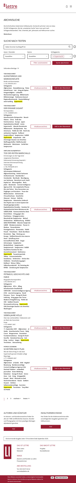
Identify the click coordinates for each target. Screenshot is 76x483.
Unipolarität (17, 137)
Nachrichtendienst (10, 380)
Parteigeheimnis (9, 229)
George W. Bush (21, 295)
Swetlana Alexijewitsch (12, 151)
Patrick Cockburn (10, 347)
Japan (23, 122)
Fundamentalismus (10, 336)
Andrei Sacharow (22, 173)
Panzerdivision (15, 227)
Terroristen (7, 342)
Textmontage (8, 165)
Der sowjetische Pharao (21, 187)
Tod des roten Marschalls (17, 153)
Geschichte (19, 196)
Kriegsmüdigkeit (9, 92)
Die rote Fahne (9, 189)
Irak (15, 90)
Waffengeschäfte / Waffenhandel (15, 142)
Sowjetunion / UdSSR (22, 135)
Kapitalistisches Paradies (12, 207)
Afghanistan (8, 88)
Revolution (7, 234)
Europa (17, 122)
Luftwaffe (19, 92)
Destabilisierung (18, 88)
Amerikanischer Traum (16, 331)
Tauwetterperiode (19, 254)
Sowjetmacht (19, 245)
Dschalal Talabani (9, 369)
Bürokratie (12, 185)
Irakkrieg (7, 297)
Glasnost (7, 198)
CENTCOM (7, 291)
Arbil (21, 363)
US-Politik (7, 389)
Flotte (27, 88)
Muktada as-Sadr (20, 378)
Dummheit (23, 333)
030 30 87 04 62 (24, 469)
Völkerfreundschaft (10, 265)
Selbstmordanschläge (11, 385)
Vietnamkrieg (16, 342)
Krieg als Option (23, 90)
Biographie (7, 280)
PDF (13, 429)
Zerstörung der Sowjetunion (18, 267)
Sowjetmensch (8, 247)
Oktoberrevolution (15, 225)
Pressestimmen (22, 461)
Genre (29, 52)
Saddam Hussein (13, 302)
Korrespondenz (8, 111)
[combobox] (14, 56)
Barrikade (16, 178)
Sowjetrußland (9, 135)
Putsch (6, 232)
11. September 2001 (10, 329)
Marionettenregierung (11, 95)
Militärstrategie (9, 97)
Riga (13, 234)
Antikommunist (9, 176)
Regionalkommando (10, 99)
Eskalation (7, 374)
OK (52, 477)
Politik (27, 229)
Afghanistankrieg (9, 173)
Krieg (5, 340)
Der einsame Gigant (13, 108)
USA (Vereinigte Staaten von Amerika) (16, 306)
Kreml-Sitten (8, 214)
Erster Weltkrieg (17, 372)
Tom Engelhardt (10, 74)
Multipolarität (18, 128)
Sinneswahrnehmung (11, 304)
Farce (13, 295)
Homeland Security (16, 338)
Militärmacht (24, 95)
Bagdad (26, 363)
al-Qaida (16, 363)
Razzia (20, 380)
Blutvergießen (17, 182)
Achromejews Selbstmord (12, 171)
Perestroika (20, 229)
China (12, 119)
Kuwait (6, 378)
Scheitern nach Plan (14, 349)
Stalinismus (21, 252)
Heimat (13, 198)
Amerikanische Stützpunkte (13, 117)
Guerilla (6, 338)
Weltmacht (7, 144)
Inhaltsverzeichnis (40, 88)
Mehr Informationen (61, 477)
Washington (8, 309)
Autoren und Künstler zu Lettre (26, 459)
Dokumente (7, 160)
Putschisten (13, 232)
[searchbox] (14, 56)
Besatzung (7, 365)
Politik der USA (17, 131)
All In (15, 286)
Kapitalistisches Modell (11, 124)
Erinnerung (15, 160)
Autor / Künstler (9, 52)
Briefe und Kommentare (11, 81)
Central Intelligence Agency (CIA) (15, 367)
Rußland (21, 133)
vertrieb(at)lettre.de (23, 471)
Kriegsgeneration (18, 216)
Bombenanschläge (18, 365)
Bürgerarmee (13, 333)
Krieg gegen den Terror (18, 297)
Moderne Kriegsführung (12, 300)
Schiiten (13, 383)
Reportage (7, 356)
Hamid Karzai (8, 90)
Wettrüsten (16, 144)
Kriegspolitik (21, 376)
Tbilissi (6, 256)
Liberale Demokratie (20, 126)
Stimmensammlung (16, 162)
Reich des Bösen (24, 232)
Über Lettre (20, 448)
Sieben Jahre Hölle (13, 315)
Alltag (20, 286)
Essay (5, 322)
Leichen (11, 340)
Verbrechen (16, 259)
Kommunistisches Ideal (21, 211)
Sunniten (22, 385)
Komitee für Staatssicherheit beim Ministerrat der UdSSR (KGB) (16, 209)
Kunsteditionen (45, 451)
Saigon (17, 340)
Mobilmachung (19, 220)
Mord (11, 378)
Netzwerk (20, 451)
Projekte (42, 448)
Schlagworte (55, 52)
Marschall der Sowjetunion (13, 218)
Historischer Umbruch (20, 200)
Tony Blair (25, 387)
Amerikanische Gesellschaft (13, 288)
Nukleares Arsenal (21, 97)
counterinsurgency (14, 293)
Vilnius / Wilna (15, 263)
